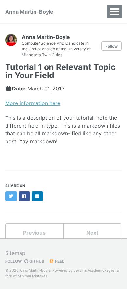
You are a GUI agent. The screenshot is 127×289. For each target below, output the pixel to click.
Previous (34, 232)
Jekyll (78, 270)
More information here (32, 103)
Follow (112, 46)
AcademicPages (101, 270)
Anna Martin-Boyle (29, 11)
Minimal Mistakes (32, 276)
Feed (59, 261)
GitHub (36, 261)
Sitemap (15, 253)
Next (92, 232)
